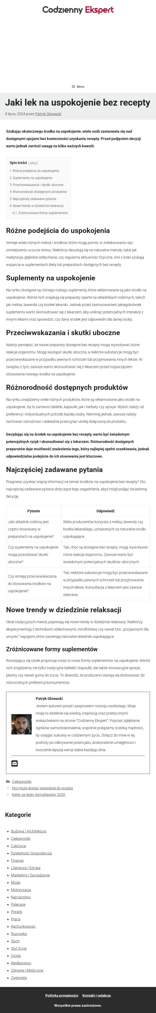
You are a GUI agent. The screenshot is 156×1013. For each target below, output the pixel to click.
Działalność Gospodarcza (31, 853)
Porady (16, 912)
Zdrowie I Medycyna (27, 970)
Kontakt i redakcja (96, 995)
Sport (15, 941)
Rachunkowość (23, 926)
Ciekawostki (21, 781)
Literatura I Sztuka (25, 868)
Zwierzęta (19, 978)
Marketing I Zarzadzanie (30, 875)
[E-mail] (14, 765)
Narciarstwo (21, 897)
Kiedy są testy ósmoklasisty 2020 (38, 794)
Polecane (18, 904)
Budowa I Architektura (28, 831)
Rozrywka (19, 934)
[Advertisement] (78, 50)
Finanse (17, 860)
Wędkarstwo (21, 963)
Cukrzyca (18, 846)
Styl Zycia (19, 948)
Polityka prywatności (61, 995)
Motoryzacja (21, 890)
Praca (15, 919)
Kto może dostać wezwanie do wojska (42, 788)
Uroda (16, 956)
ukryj (33, 163)
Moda (15, 882)
